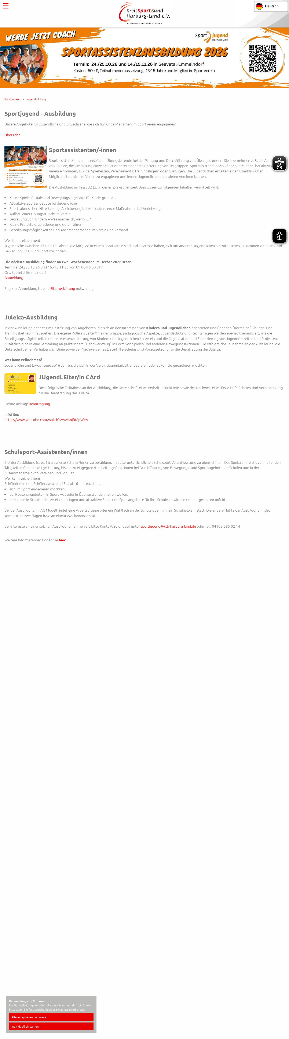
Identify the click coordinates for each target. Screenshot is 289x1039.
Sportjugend (12, 99)
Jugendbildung (36, 99)
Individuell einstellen (25, 1026)
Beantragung (39, 403)
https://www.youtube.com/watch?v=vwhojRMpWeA (46, 419)
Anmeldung (13, 277)
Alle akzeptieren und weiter (29, 1017)
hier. (62, 540)
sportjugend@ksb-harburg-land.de (168, 526)
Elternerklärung (63, 288)
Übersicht (12, 134)
